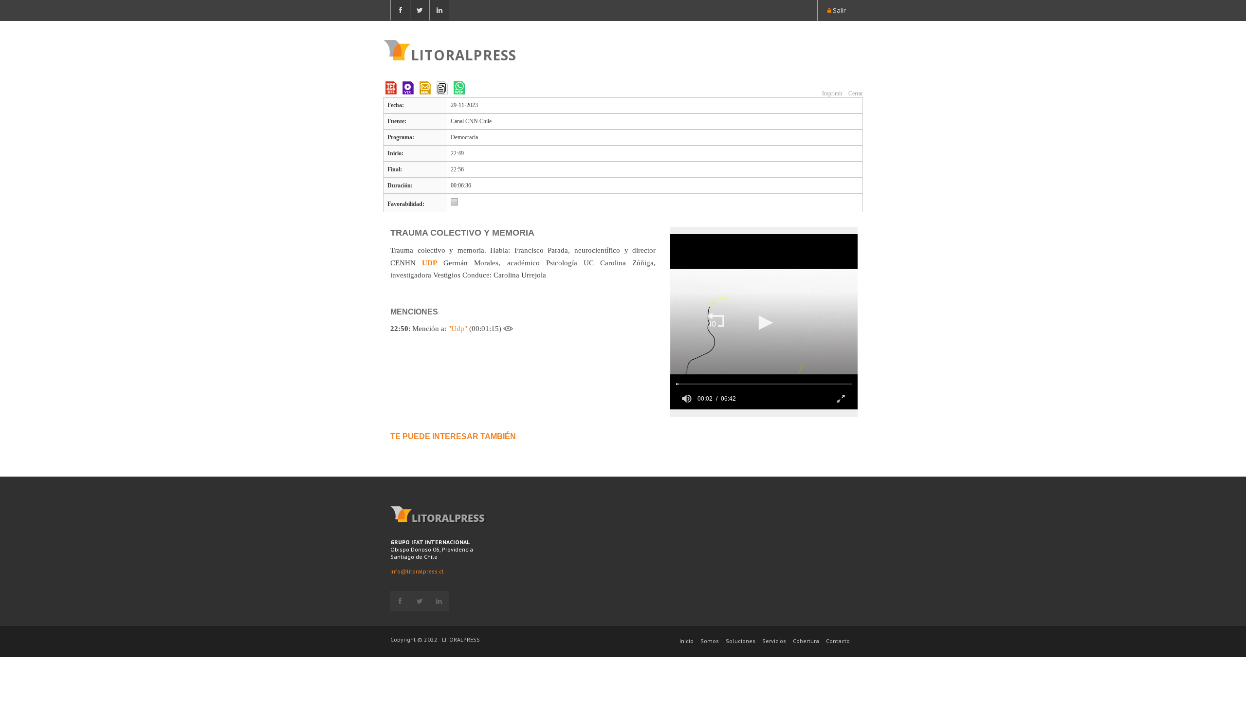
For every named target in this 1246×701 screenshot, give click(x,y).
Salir (838, 10)
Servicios (774, 641)
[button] (716, 321)
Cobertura (806, 641)
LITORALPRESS (463, 54)
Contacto (838, 641)
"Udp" (457, 328)
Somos (709, 641)
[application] (764, 321)
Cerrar (855, 93)
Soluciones (740, 641)
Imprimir (832, 93)
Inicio (686, 641)
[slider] (764, 384)
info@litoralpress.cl (417, 571)
